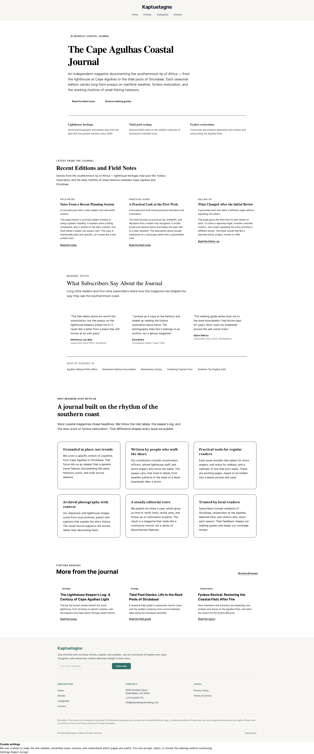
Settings (5, 752)
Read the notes (68, 245)
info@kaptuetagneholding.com (142, 702)
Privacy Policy (201, 690)
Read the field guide (140, 618)
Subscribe (121, 666)
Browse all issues (248, 573)
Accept (23, 752)
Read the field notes (140, 245)
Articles (147, 14)
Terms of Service (203, 695)
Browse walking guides (118, 101)
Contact (178, 14)
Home (135, 14)
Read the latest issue (83, 101)
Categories (162, 14)
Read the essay (68, 618)
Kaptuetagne (157, 7)
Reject (15, 752)
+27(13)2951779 (134, 697)
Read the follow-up (208, 241)
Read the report (206, 618)
